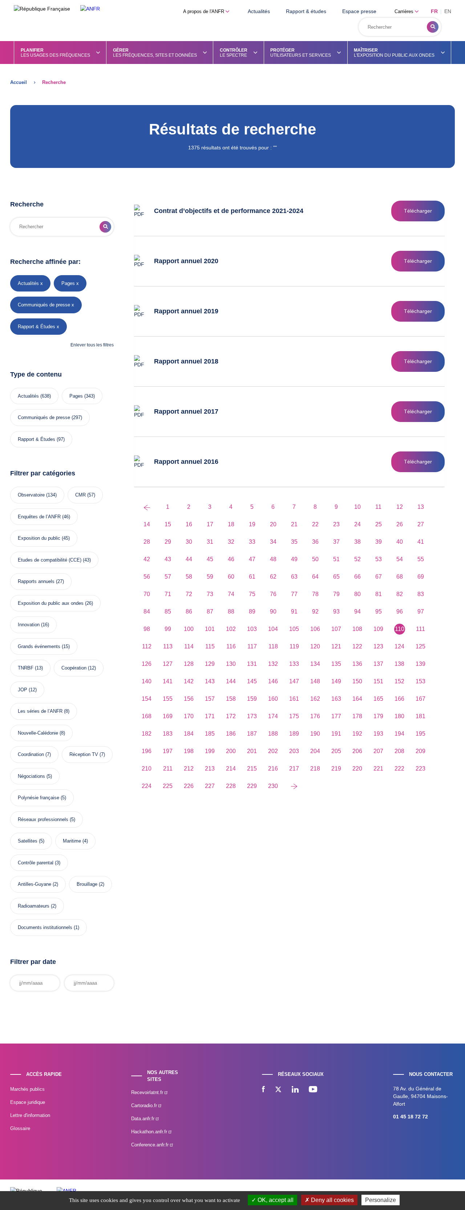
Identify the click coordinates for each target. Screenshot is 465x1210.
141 (168, 681)
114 (189, 646)
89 (252, 611)
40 (399, 542)
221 (378, 768)
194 (399, 734)
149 (336, 681)
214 (231, 768)
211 (168, 768)
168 (146, 716)
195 (420, 734)
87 (210, 611)
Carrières (405, 11)
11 (378, 507)
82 (399, 594)
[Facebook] (263, 1090)
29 (168, 542)
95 (378, 611)
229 (252, 786)
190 (315, 734)
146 (273, 681)
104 (273, 629)
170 (189, 716)
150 (357, 681)
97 (420, 611)
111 (420, 629)
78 (315, 594)
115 (210, 646)
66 (357, 577)
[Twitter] (278, 1090)
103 (252, 629)
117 (252, 646)
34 (273, 542)
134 (315, 664)
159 (252, 699)
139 (420, 664)
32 (231, 542)
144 (231, 681)
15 (168, 524)
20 (273, 524)
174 (273, 716)
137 (378, 664)
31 (210, 542)
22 (315, 524)
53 (378, 559)
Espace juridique (27, 1102)
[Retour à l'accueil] (90, 9)
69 (420, 577)
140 (146, 681)
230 (273, 786)
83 (420, 594)
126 (146, 664)
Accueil (18, 82)
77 (294, 594)
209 (420, 751)
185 (210, 734)
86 (189, 611)
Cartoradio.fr (144, 1105)
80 (357, 594)
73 (210, 594)
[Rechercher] (432, 27)
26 (399, 524)
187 (252, 734)
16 (189, 524)
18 (231, 524)
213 (210, 768)
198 (189, 751)
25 (378, 524)
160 (273, 699)
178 (357, 716)
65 (336, 577)
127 (168, 664)
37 (336, 542)
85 (168, 611)
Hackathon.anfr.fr (150, 1131)
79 (336, 594)
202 (273, 751)
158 (231, 699)
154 (146, 699)
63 (294, 577)
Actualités (259, 11)
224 (146, 786)
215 (252, 768)
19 (252, 524)
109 (378, 629)
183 (168, 734)
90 (273, 611)
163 (336, 699)
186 (231, 734)
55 (420, 559)
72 (189, 594)
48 (273, 559)
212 (189, 768)
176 (315, 716)
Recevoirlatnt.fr (148, 1092)
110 (399, 629)
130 (231, 664)
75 (252, 594)
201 (252, 751)
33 (252, 542)
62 (273, 577)
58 (189, 577)
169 (168, 716)
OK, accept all (275, 1200)
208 (399, 751)
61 (252, 577)
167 (420, 699)
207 (378, 751)
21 (294, 524)
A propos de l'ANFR (204, 11)
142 (189, 681)
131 (252, 664)
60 (231, 577)
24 (357, 524)
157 (210, 699)
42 (146, 559)
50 (315, 559)
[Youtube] (313, 1090)
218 (315, 768)
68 (399, 577)
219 (336, 768)
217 (294, 768)
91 (294, 611)
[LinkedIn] (295, 1090)
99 (168, 629)
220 (357, 768)
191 (336, 734)
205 (336, 751)
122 (357, 646)
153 (420, 681)
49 (294, 559)
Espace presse (359, 11)
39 (378, 542)
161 (294, 699)
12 (399, 507)
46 (231, 559)
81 (378, 594)
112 (146, 646)
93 (336, 611)
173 (252, 716)
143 (210, 681)
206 (357, 751)
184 (189, 734)
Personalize (380, 1200)
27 (420, 524)
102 (231, 629)
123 (378, 646)
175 (294, 716)
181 (420, 716)
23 (336, 524)
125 (420, 646)
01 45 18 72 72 (410, 1116)
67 (378, 577)
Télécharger (418, 211)
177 (336, 716)
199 (210, 751)
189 (294, 734)
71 (168, 594)
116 (231, 646)
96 (399, 611)
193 (378, 734)
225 (168, 786)
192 (357, 734)
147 (294, 681)
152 (399, 681)
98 (146, 629)
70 (146, 594)
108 (357, 629)
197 (168, 751)
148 (315, 681)
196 (146, 751)
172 (231, 716)
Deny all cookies (332, 1200)
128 (189, 664)
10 (357, 507)
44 (189, 559)
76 (273, 594)
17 (210, 524)
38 (357, 542)
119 (294, 646)
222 (399, 768)
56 (146, 577)
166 (399, 699)
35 (294, 542)
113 (168, 646)
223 (420, 768)
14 (146, 524)
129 (210, 664)
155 (168, 699)
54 (399, 559)
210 (146, 768)
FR (434, 11)
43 (168, 559)
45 (210, 559)
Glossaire (20, 1128)
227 (210, 786)
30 (189, 542)
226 (189, 786)
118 (273, 646)
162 (315, 699)
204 (315, 751)
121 (336, 646)
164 (357, 699)
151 (378, 681)
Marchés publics (27, 1089)
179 (378, 716)
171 (210, 716)
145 (252, 681)
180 (399, 716)
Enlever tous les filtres (92, 344)
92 (315, 611)
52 (357, 559)
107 (336, 629)
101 (210, 629)
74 (231, 594)
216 (273, 768)
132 (273, 664)
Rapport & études (306, 11)
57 (168, 577)
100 (189, 629)
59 (210, 577)
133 (294, 664)
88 (231, 611)
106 (315, 629)
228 (231, 786)
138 (399, 664)
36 (315, 542)
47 (252, 559)
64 (315, 577)
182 (146, 734)
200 (231, 751)
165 (378, 699)
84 (146, 611)
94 (357, 611)
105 (294, 629)
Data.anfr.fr (143, 1118)
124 (399, 646)
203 (294, 751)
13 (420, 507)
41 (420, 542)
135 (336, 664)
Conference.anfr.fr (150, 1144)
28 (146, 542)
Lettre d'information (30, 1115)
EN (447, 11)
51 (336, 559)
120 (315, 646)
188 (273, 734)
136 (357, 664)
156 (189, 699)
